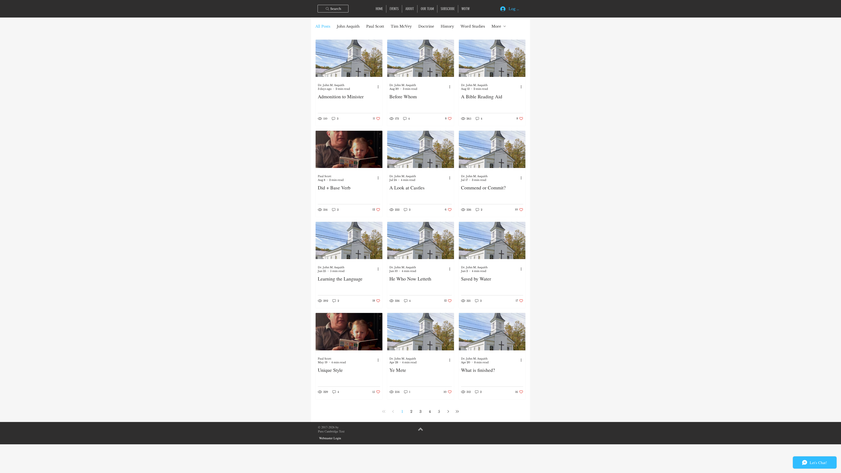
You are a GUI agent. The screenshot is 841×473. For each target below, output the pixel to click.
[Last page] (457, 412)
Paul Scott (375, 26)
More (496, 26)
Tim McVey (401, 26)
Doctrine (426, 26)
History (447, 26)
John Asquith (348, 26)
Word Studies (473, 26)
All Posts (322, 26)
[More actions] (379, 87)
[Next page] (448, 412)
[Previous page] (393, 412)
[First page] (384, 412)
